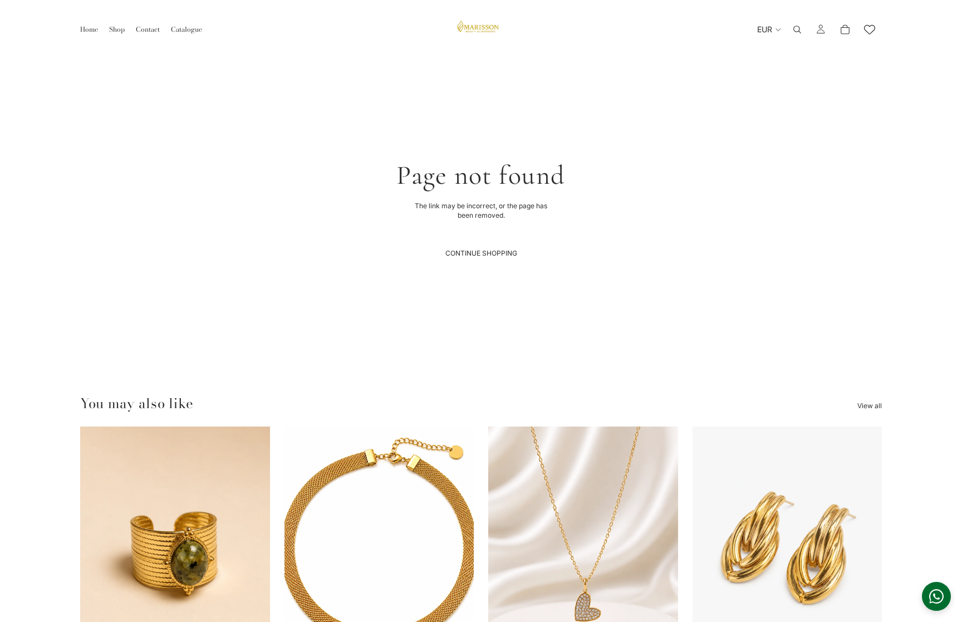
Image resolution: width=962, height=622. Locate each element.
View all (869, 405)
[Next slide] (253, 545)
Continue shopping (481, 253)
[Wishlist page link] (869, 29)
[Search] (797, 29)
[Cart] (845, 29)
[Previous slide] (97, 545)
